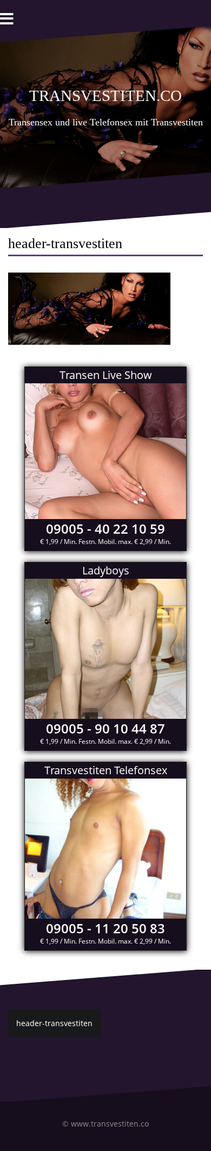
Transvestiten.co (105, 93)
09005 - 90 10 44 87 (105, 728)
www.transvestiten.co (110, 1123)
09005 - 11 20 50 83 (105, 928)
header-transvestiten (54, 1023)
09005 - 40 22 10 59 (105, 528)
